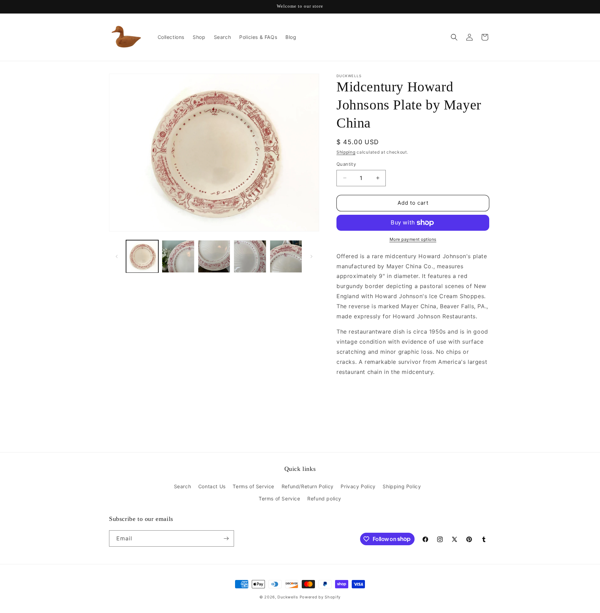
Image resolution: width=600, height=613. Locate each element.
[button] (454, 37)
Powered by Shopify (320, 597)
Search (182, 486)
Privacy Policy (358, 486)
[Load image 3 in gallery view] (214, 256)
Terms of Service (253, 486)
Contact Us (212, 486)
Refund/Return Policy (308, 486)
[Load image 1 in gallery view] (142, 256)
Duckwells (287, 597)
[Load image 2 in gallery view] (178, 256)
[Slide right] (311, 256)
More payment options (413, 239)
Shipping (346, 152)
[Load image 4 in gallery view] (250, 256)
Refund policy (324, 498)
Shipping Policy (402, 486)
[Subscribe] (226, 538)
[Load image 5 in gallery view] (286, 256)
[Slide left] (116, 256)
